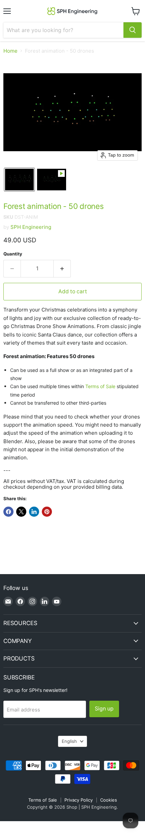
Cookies (108, 800)
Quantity (12, 254)
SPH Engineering (30, 227)
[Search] (132, 30)
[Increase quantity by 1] (62, 268)
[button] (19, 179)
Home (10, 51)
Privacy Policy (78, 800)
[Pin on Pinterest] (47, 512)
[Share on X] (21, 512)
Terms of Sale (100, 386)
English (69, 741)
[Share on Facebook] (8, 512)
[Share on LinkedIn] (34, 512)
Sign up (104, 708)
